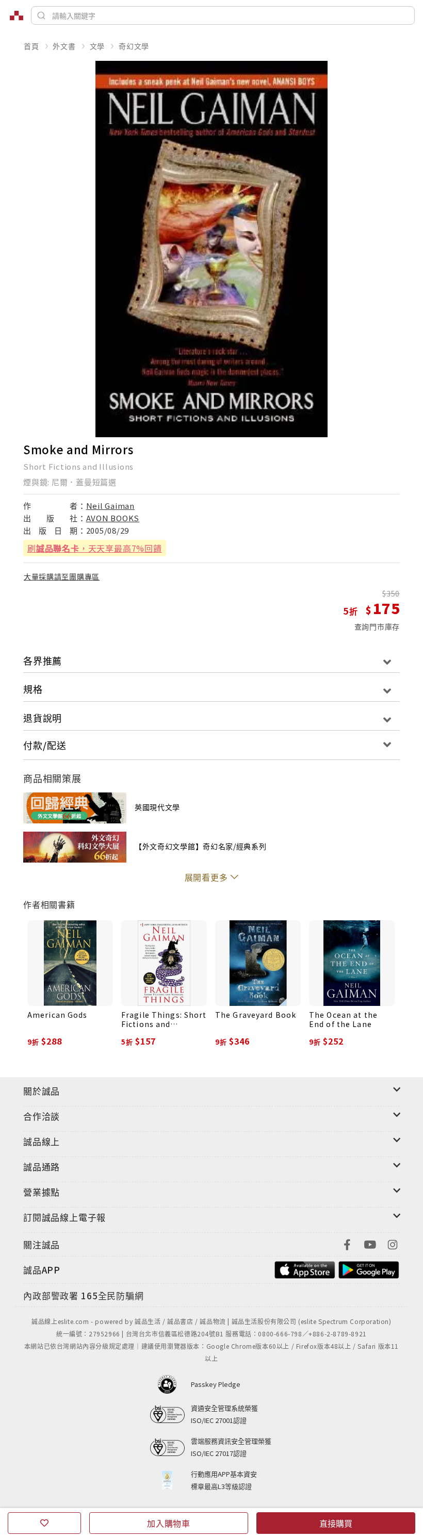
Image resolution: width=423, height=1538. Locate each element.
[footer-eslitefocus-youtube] (370, 1243)
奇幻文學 (134, 46)
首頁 (31, 46)
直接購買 (335, 1523)
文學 (97, 46)
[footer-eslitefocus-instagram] (392, 1243)
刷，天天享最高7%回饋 (94, 548)
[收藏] (44, 1523)
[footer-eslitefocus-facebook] (347, 1243)
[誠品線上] (16, 15)
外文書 (64, 46)
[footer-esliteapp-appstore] (305, 1268)
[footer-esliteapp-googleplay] (369, 1268)
